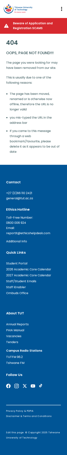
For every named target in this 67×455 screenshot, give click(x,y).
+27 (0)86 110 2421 (19, 193)
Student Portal (16, 263)
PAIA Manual (15, 330)
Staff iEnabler (16, 287)
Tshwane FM (15, 363)
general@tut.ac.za (19, 198)
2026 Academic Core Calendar (28, 269)
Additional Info (16, 241)
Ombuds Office (17, 293)
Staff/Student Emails (21, 281)
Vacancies (13, 336)
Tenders (12, 342)
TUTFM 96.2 (14, 357)
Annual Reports (17, 324)
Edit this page (15, 432)
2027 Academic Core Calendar (28, 275)
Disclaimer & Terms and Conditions (29, 416)
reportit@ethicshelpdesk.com (28, 233)
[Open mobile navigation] (61, 9)
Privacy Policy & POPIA (20, 411)
